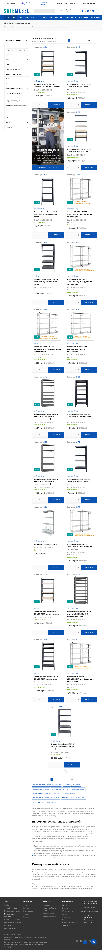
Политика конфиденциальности (69, 921)
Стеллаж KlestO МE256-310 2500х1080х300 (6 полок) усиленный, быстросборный (80, 281)
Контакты (96, 17)
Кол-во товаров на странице (41, 41)
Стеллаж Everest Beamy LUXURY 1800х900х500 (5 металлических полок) (46, 281)
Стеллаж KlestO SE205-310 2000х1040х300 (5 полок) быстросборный (77, 349)
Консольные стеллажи (60, 789)
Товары (7, 901)
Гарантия (65, 914)
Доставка (23, 17)
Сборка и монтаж (67, 911)
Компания (83, 17)
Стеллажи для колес (41, 789)
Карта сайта (66, 925)
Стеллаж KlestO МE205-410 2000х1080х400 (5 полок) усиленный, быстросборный (47, 349)
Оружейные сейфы (10, 908)
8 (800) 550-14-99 (61, 3)
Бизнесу (46, 901)
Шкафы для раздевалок (12, 922)
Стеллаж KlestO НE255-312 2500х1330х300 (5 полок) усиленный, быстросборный (80, 214)
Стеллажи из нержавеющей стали (46, 798)
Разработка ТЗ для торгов (49, 909)
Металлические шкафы (12, 911)
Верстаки (7, 925)
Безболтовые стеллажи (42, 793)
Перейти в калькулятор (47, 167)
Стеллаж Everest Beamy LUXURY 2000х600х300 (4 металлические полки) (79, 86)
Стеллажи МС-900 (78, 789)
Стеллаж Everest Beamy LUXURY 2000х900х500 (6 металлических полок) (46, 679)
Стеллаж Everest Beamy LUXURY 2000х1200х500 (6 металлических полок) (79, 416)
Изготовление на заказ (50, 916)
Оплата (34, 17)
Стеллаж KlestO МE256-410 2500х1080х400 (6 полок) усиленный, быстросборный (80, 546)
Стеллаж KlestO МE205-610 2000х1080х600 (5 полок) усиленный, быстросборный (80, 679)
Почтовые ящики (10, 928)
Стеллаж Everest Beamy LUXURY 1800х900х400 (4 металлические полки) (79, 481)
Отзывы (26, 914)
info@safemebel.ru (88, 3)
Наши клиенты (28, 911)
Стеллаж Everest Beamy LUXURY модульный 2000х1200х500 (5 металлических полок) (46, 481)
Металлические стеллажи (9, 915)
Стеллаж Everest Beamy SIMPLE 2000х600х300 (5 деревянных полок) (47, 85)
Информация (67, 901)
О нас (25, 905)
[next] (94, 40)
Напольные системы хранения (44, 802)
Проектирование (48, 913)
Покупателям (56, 17)
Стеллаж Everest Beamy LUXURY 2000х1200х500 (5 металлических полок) (63, 746)
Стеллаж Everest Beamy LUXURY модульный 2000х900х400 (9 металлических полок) (79, 614)
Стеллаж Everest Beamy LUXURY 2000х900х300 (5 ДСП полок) (79, 150)
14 (89, 40)
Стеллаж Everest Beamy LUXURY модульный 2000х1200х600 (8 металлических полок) (46, 416)
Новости (26, 917)
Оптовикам (71, 17)
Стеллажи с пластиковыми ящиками (47, 785)
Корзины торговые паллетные (73, 798)
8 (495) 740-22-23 (74, 3)
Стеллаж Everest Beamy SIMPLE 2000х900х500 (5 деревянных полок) (47, 613)
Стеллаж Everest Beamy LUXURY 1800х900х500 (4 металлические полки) (46, 214)
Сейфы (6, 905)
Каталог (12, 17)
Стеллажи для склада (72, 785)
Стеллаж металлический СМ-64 (45, 544)
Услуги (44, 17)
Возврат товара (67, 917)
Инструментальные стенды (64, 793)
